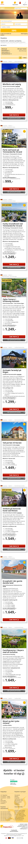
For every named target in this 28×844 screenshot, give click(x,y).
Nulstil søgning (24, 33)
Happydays (5, 61)
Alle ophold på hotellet (14, 118)
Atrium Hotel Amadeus (19, 61)
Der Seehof (17, 769)
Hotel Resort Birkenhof (19, 841)
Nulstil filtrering (22, 50)
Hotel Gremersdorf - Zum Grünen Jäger (9, 276)
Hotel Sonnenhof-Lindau (19, 420)
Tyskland (10, 61)
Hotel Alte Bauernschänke (20, 485)
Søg (14, 30)
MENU (2, 8)
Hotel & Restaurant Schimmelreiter (8, 558)
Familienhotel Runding (19, 627)
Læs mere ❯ (14, 115)
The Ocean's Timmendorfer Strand (8, 127)
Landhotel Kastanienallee (19, 347)
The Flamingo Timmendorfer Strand (8, 201)
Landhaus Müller (18, 698)
